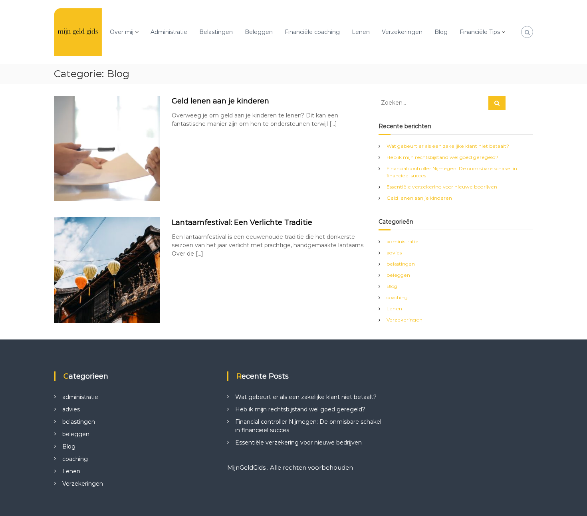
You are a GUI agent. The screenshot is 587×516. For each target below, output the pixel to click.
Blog (441, 32)
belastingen (401, 264)
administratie (402, 241)
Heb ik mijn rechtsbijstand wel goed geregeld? (442, 157)
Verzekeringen (402, 32)
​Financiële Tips (480, 32)
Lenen (361, 32)
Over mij (121, 32)
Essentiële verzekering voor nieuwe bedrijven (442, 187)
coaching (397, 297)
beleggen (398, 275)
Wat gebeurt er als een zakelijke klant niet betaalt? (448, 146)
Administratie (169, 32)
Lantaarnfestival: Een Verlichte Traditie (242, 222)
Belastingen (216, 32)
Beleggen (259, 32)
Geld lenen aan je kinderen (220, 101)
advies (394, 253)
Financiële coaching (312, 32)
